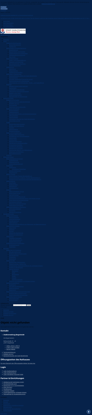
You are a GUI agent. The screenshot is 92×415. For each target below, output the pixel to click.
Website (10, 349)
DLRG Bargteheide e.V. (15, 240)
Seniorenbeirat (13, 129)
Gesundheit (12, 228)
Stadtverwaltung (14, 112)
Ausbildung (12, 285)
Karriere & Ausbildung (12, 283)
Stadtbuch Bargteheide (16, 267)
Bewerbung (12, 290)
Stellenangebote (14, 288)
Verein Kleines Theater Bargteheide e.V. (20, 176)
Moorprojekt (13, 138)
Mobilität (9, 84)
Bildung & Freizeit (8, 157)
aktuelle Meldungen (15, 171)
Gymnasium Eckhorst (15, 202)
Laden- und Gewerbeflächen (17, 60)
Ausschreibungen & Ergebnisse (18, 295)
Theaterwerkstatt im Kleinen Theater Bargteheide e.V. (24, 178)
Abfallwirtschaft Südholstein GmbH (13, 382)
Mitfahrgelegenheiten (15, 95)
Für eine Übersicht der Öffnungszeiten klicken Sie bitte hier (18, 363)
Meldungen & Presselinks (13, 250)
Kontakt (5, 402)
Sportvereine (13, 186)
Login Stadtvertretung (9, 373)
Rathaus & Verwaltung (12, 109)
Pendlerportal (7, 389)
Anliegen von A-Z (14, 103)
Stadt (5, 41)
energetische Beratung (15, 147)
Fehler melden (7, 410)
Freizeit (14, 278)
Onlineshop (12, 167)
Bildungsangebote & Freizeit (14, 159)
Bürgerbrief (12, 259)
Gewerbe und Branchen (16, 62)
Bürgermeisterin (14, 110)
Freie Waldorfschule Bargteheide (18, 200)
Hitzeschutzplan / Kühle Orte (17, 264)
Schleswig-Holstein (8, 391)
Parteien (11, 128)
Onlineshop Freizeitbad (19, 169)
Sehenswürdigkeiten (15, 209)
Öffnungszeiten (13, 115)
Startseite (6, 39)
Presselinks (12, 257)
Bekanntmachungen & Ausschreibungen (18, 292)
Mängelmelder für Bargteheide (18, 96)
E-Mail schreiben (12, 347)
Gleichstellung (13, 222)
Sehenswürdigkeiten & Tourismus (16, 207)
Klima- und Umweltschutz (13, 133)
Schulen (8, 190)
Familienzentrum (14, 221)
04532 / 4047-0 (13, 346)
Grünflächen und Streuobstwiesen (19, 136)
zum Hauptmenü (8, 23)
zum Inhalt (6, 21)
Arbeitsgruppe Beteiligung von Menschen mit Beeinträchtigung (27, 224)
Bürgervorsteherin (14, 131)
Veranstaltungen (14, 298)
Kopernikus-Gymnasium (16, 205)
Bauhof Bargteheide (15, 45)
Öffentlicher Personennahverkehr (19, 91)
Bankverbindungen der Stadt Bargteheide (15, 356)
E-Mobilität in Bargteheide (16, 90)
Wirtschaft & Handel (12, 58)
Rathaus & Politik (8, 98)
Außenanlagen (13, 184)
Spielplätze (12, 247)
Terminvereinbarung (9, 352)
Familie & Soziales (8, 214)
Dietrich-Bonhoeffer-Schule (17, 197)
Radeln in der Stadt (15, 93)
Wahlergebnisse (13, 255)
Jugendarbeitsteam (14, 219)
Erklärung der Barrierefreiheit (12, 409)
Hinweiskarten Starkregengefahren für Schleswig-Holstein (26, 266)
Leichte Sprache (5, 35)
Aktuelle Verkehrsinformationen (18, 86)
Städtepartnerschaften (15, 72)
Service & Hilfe (10, 260)
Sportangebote (10, 181)
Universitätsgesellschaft (16, 164)
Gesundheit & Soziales (12, 226)
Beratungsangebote (12, 216)
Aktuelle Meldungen (15, 252)
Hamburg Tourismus (15, 212)
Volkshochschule (14, 162)
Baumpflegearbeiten (15, 153)
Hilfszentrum (10, 236)
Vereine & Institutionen (16, 235)
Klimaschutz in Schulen (16, 148)
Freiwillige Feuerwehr (15, 238)
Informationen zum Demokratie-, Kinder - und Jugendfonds (26, 83)
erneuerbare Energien (15, 145)
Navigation (15, 271)
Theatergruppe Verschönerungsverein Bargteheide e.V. (25, 179)
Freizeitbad (9, 166)
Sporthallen (12, 183)
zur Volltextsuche (8, 26)
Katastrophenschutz (15, 241)
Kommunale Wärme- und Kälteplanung (20, 150)
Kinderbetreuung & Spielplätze (15, 243)
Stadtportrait (10, 67)
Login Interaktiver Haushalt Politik (13, 374)
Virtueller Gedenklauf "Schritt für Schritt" (21, 79)
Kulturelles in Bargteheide (13, 74)
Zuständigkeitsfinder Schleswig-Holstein (15, 392)
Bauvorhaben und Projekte (17, 52)
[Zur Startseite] (13, 33)
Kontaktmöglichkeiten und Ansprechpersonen (22, 114)
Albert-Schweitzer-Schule (16, 191)
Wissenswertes (13, 71)
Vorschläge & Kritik (14, 121)
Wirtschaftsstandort (15, 65)
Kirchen (11, 231)
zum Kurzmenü (7, 25)
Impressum (6, 403)
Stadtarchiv (12, 46)
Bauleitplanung (13, 50)
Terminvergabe (13, 117)
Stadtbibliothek (13, 160)
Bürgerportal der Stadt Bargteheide (19, 102)
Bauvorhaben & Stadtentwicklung (16, 48)
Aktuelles (6, 248)
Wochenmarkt (13, 300)
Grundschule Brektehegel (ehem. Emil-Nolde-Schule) (24, 198)
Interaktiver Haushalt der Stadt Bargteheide (22, 119)
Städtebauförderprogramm (17, 55)
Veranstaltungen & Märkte (14, 297)
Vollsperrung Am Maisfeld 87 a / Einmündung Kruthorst (17, 15)
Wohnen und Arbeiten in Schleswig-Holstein (22, 281)
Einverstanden (4, 8)
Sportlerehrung (13, 188)
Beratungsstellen (14, 217)
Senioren (12, 229)
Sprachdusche (13, 77)
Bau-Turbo (12, 57)
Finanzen (9, 155)
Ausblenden (3, 7)
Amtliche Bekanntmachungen (18, 254)
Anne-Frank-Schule (14, 193)
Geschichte (12, 69)
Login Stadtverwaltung (9, 371)
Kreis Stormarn (7, 387)
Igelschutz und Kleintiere (16, 152)
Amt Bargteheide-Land (10, 384)
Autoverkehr (12, 88)
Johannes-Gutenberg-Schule (17, 203)
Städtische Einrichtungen (13, 43)
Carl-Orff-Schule (14, 195)
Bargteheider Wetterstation (17, 262)
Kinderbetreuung (14, 245)
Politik (8, 122)
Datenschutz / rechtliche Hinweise (13, 405)
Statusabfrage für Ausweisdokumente (14, 394)
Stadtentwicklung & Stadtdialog (18, 53)
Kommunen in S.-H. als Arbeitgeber (13, 385)
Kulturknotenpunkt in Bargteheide (19, 81)
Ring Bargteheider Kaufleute (17, 64)
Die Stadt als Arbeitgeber (16, 286)
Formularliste (13, 105)
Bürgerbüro (15, 274)
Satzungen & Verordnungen (17, 107)
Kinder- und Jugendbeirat (16, 126)
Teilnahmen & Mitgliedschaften (18, 143)
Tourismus (12, 210)
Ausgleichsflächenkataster (16, 134)
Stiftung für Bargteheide (16, 233)
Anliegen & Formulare (12, 100)
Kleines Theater (10, 174)
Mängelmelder (7, 407)
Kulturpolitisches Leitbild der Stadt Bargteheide (23, 76)
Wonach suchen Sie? (7, 305)
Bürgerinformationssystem (17, 124)
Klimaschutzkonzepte (15, 141)
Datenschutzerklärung (48, 4)
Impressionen (13, 172)
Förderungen (13, 140)
